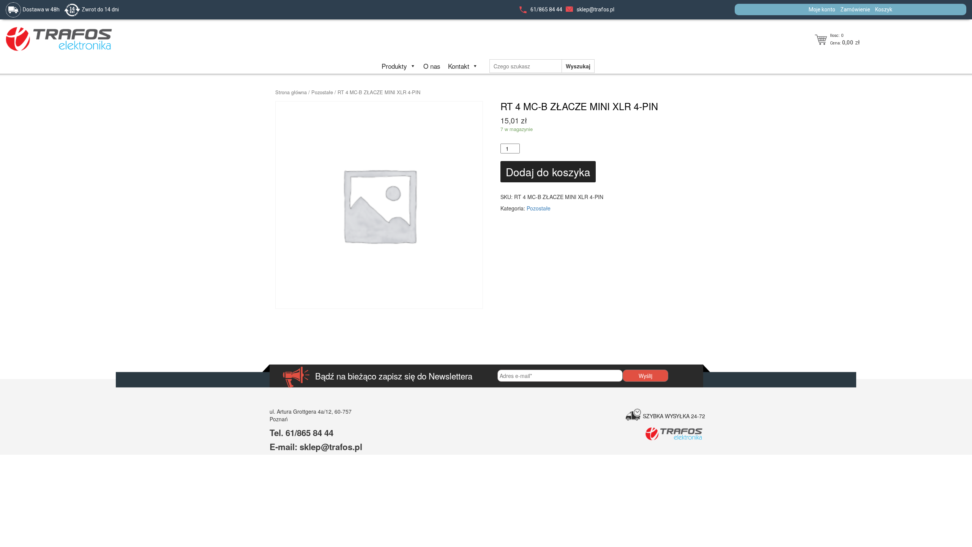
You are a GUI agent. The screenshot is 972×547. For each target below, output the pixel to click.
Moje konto (822, 9)
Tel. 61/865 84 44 (301, 433)
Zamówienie (855, 9)
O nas (431, 66)
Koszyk (883, 9)
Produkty (394, 66)
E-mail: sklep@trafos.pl (316, 447)
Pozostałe (322, 92)
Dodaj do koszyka (548, 171)
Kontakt (458, 66)
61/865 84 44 (546, 9)
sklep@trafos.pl (595, 9)
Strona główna (291, 92)
